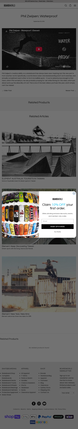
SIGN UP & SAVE (58, 226)
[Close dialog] (74, 193)
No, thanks (57, 232)
